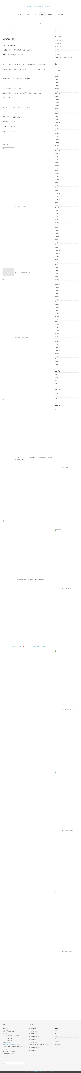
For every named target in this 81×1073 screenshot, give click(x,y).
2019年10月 (57, 253)
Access (50, 14)
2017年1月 (57, 344)
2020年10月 (57, 225)
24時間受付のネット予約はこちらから (11, 1044)
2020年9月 (57, 227)
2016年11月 (57, 350)
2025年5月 (57, 108)
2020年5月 (57, 236)
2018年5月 (57, 299)
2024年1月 (57, 148)
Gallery (56, 377)
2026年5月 (57, 76)
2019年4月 (57, 270)
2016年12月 (57, 347)
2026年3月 (57, 82)
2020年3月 (57, 242)
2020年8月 (57, 230)
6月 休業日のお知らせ (60, 46)
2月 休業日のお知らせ (34, 1047)
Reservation (60, 14)
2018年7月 (57, 293)
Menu (27, 14)
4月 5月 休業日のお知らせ (22, 272)
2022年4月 (57, 182)
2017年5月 (57, 333)
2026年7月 (57, 74)
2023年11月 (57, 153)
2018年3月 (57, 304)
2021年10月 (57, 199)
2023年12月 (57, 150)
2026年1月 (57, 88)
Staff (35, 14)
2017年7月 (57, 327)
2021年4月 (57, 213)
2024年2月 (57, 145)
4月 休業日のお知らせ (60, 51)
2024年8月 (57, 131)
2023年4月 (57, 159)
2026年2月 (57, 85)
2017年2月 (57, 341)
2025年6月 (57, 105)
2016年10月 (57, 353)
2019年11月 (57, 250)
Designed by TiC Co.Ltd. (50, 1071)
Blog (42, 14)
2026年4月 (57, 79)
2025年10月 (57, 96)
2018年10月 (57, 284)
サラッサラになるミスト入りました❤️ (15, 646)
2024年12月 (57, 119)
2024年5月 (57, 139)
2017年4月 (57, 336)
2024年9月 (57, 128)
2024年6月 (57, 136)
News (19, 14)
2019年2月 (57, 273)
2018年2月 (57, 307)
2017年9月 (57, 321)
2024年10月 (57, 125)
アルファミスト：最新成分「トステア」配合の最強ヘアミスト (30, 579)
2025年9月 (57, 99)
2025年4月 (57, 111)
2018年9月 (57, 287)
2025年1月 (57, 116)
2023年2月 (57, 162)
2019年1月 (57, 276)
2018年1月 (57, 310)
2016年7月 (57, 361)
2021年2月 (57, 216)
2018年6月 (57, 296)
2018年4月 (57, 302)
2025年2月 (57, 113)
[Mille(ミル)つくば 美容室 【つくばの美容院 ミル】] (40, 6)
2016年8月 (57, 359)
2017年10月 (57, 319)
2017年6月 (57, 330)
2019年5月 (57, 267)
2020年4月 (57, 239)
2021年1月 (57, 219)
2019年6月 (57, 264)
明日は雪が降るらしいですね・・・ (40, 646)
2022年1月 (57, 190)
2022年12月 (57, 165)
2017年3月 (57, 339)
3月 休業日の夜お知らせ (21, 337)
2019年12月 (57, 247)
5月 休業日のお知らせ (60, 49)
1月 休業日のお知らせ (34, 1050)
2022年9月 (57, 170)
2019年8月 (57, 259)
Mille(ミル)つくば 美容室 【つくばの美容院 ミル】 (36, 1071)
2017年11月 (57, 316)
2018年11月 (57, 282)
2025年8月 (57, 102)
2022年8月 (57, 173)
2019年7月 (57, 262)
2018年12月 (57, 279)
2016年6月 (57, 364)
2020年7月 (57, 233)
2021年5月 (57, 210)
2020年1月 (57, 245)
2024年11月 (57, 122)
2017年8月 (57, 324)
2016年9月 (57, 356)
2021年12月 (57, 193)
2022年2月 (57, 188)
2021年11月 (57, 196)
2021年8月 (57, 205)
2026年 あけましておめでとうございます (64, 57)
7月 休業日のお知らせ (60, 43)
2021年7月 (57, 207)
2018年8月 (57, 290)
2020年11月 (57, 222)
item (56, 380)
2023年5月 (57, 156)
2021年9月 (57, 202)
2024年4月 (57, 142)
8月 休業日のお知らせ (21, 206)
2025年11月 (57, 94)
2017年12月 (57, 313)
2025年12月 (57, 91)
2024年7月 (57, 133)
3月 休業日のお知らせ (60, 54)
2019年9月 (57, 256)
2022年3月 (57, 185)
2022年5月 (57, 179)
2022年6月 (57, 176)
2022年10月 (57, 168)
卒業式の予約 (10, 29)
